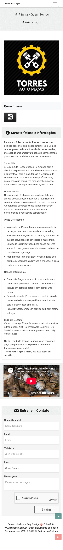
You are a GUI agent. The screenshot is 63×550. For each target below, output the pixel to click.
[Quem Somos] (31, 67)
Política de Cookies (48, 531)
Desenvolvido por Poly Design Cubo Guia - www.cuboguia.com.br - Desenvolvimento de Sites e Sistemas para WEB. (32, 528)
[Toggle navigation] (55, 4)
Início (27, 22)
